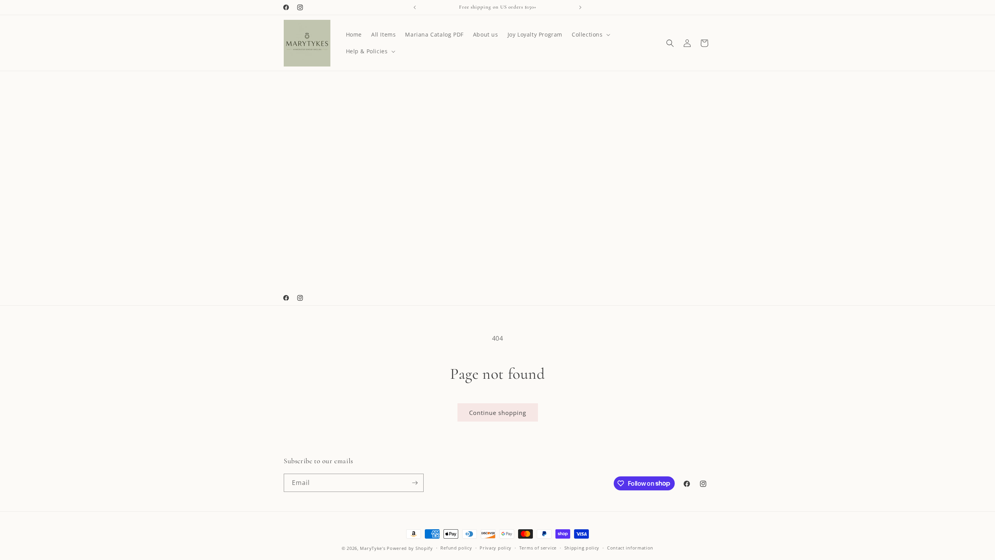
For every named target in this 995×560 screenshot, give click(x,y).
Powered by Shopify (410, 548)
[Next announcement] (580, 7)
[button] (590, 34)
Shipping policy (582, 548)
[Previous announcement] (414, 7)
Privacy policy (495, 548)
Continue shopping (497, 412)
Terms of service (538, 548)
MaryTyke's (372, 548)
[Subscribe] (414, 483)
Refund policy (456, 548)
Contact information (630, 548)
